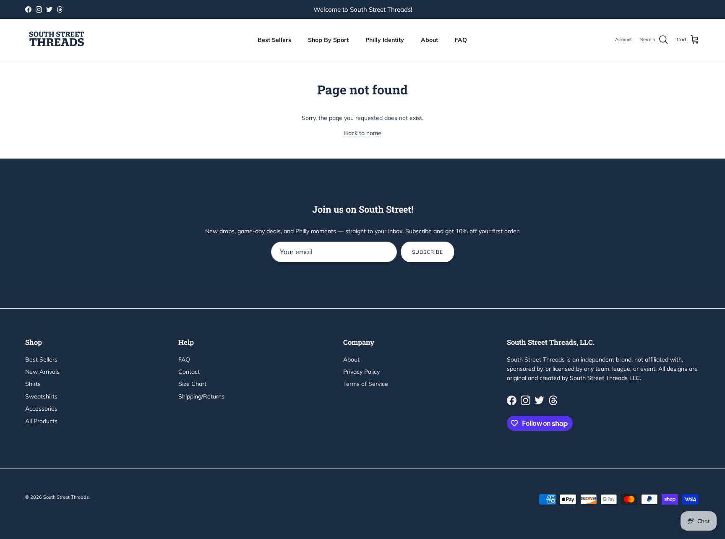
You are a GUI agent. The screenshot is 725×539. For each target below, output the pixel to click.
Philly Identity (384, 40)
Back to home (362, 133)
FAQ (461, 40)
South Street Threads (66, 497)
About (429, 40)
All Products (41, 421)
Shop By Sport (328, 40)
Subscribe (427, 252)
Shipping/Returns (201, 396)
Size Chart (192, 384)
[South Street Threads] (56, 39)
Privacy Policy (361, 371)
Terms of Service (365, 384)
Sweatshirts (41, 396)
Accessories (41, 408)
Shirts (33, 384)
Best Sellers (274, 40)
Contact (189, 371)
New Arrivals (42, 371)
